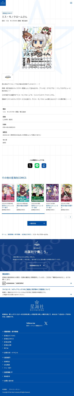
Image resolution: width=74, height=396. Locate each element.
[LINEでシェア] (37, 165)
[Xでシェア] (30, 165)
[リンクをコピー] (44, 165)
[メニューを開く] (71, 3)
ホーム (4, 234)
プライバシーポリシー (14, 389)
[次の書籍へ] (70, 217)
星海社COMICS (7, 13)
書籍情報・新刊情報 (14, 234)
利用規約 (4, 389)
